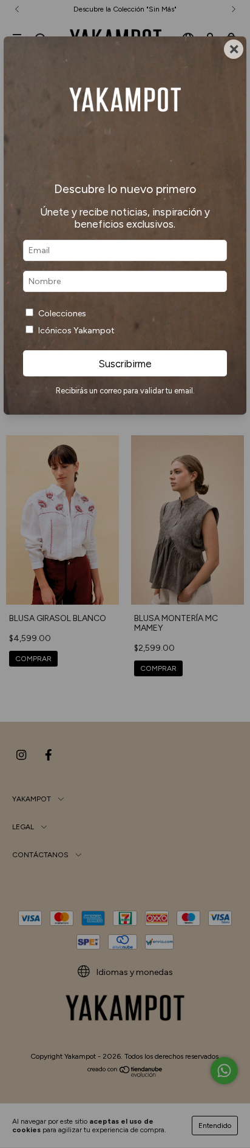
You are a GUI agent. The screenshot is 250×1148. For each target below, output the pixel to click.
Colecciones (62, 313)
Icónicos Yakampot (76, 330)
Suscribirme (125, 364)
